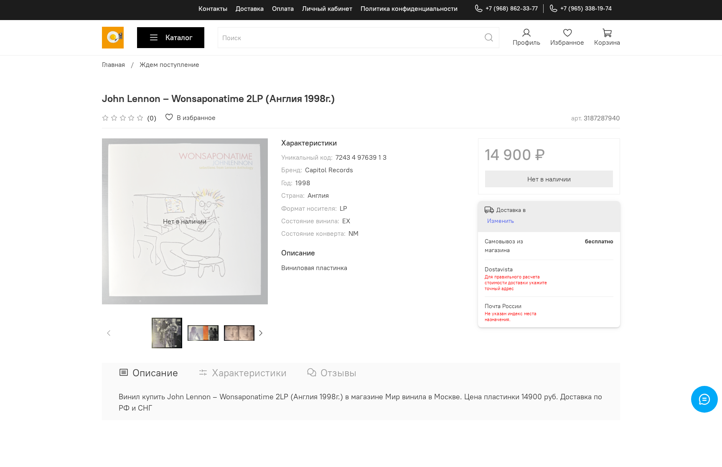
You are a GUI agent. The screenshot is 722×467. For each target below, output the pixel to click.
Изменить (500, 221)
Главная (113, 64)
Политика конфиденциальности (409, 8)
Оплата (283, 8)
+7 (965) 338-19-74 (586, 8)
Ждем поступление (169, 64)
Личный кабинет (327, 8)
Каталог (179, 37)
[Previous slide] (115, 221)
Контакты (212, 8)
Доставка (250, 8)
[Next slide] (254, 221)
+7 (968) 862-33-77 (512, 8)
